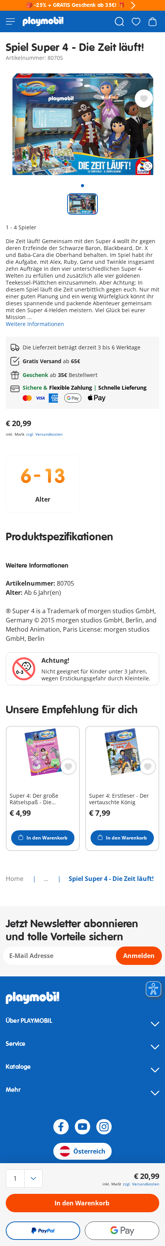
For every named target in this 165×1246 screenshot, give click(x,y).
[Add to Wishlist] (144, 98)
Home (15, 878)
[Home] (43, 21)
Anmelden (139, 955)
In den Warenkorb (81, 1203)
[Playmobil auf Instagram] (104, 1126)
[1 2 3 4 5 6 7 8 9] (29, 1178)
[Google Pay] (122, 1230)
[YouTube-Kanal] (82, 1126)
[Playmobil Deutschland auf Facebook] (61, 1126)
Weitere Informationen (35, 324)
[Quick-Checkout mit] (43, 1230)
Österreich (89, 1151)
